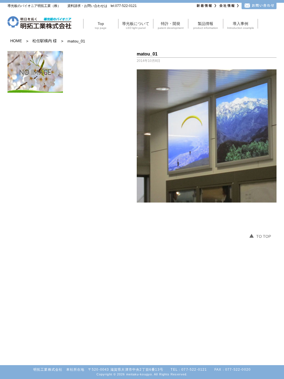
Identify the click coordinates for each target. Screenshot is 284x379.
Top (100, 25)
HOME (16, 41)
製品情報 (205, 25)
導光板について (135, 25)
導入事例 (240, 25)
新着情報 (207, 6)
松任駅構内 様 (44, 41)
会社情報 (230, 6)
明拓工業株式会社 (39, 23)
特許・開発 (171, 25)
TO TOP (263, 236)
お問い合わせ (259, 6)
